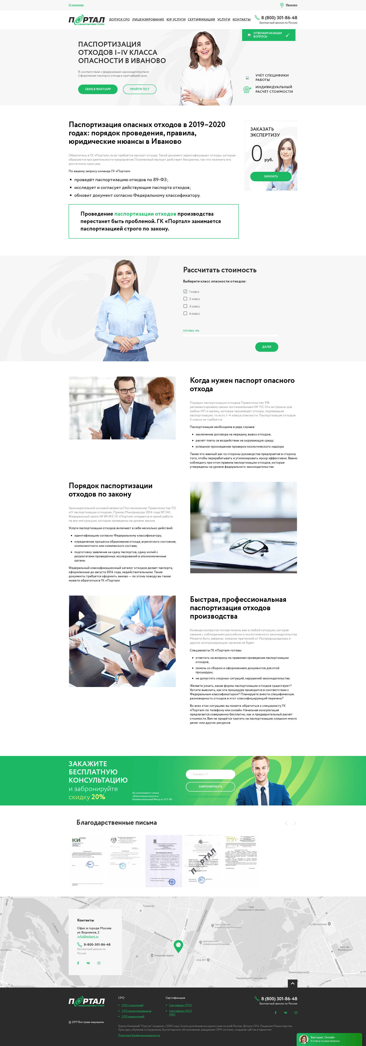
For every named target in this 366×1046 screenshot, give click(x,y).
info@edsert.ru (87, 936)
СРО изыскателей (133, 1017)
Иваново (291, 5)
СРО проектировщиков (136, 1011)
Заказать (271, 176)
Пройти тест (139, 89)
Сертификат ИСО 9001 (180, 1013)
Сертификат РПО (180, 1005)
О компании (76, 5)
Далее (266, 347)
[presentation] (286, 823)
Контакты (242, 20)
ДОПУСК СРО (119, 20)
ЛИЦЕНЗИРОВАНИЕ (148, 20)
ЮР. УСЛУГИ (176, 20)
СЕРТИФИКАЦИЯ (201, 20)
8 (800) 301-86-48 (279, 18)
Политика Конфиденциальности (207, 796)
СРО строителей (132, 1005)
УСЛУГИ (223, 20)
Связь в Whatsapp (98, 89)
